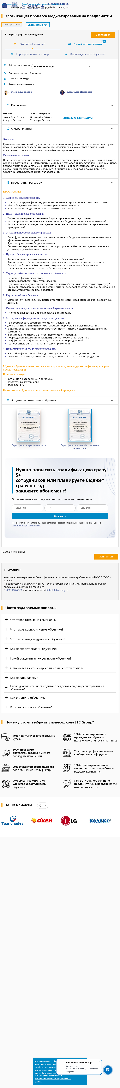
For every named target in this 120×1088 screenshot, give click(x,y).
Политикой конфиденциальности (26, 525)
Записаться (103, 34)
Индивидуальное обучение (87, 54)
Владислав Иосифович (80, 92)
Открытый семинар (32, 44)
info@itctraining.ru (57, 590)
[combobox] (61, 66)
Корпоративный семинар (32, 54)
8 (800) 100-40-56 (13, 590)
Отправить (60, 516)
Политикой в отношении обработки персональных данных (53, 1078)
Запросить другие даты (78, 117)
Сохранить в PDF (38, 24)
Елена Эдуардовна (21, 92)
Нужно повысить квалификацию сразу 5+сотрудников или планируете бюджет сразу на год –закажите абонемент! (61, 480)
